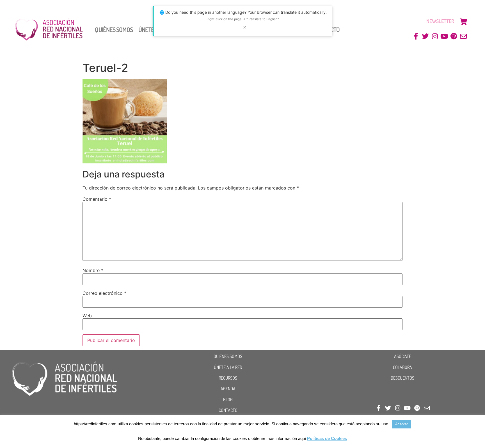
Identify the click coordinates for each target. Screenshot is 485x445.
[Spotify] (454, 36)
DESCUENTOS (402, 378)
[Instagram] (435, 36)
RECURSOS (228, 378)
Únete (146, 29)
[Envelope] (463, 36)
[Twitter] (425, 36)
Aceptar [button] (401, 424)
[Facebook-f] (416, 36)
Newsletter (440, 21)
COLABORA (402, 367)
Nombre (93, 270)
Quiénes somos (113, 29)
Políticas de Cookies (327, 438)
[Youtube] (444, 36)
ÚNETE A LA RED (228, 367)
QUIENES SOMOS (228, 356)
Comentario (97, 199)
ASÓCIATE (402, 356)
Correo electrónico (104, 293)
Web (87, 315)
